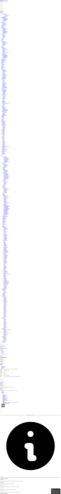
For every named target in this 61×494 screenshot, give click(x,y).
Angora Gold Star (4, 20)
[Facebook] (3, 391)
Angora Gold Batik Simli (5, 18)
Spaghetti (5, 231)
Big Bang (2, 27)
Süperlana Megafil (4, 56)
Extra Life (3, 38)
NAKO (3, 72)
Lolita (3, 80)
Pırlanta (3, 100)
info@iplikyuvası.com (7, 403)
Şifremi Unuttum (5, 348)
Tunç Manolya (5, 287)
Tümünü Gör (5, 162)
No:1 (4, 264)
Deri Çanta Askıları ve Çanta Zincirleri (5, 146)
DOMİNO (4, 126)
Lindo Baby (5, 279)
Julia (3, 79)
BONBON (4, 77)
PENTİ (3, 133)
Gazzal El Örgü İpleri (4, 89)
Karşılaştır (3, 382)
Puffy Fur (4, 50)
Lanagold (4, 44)
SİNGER (5, 314)
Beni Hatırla (2, 348)
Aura (2, 21)
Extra (3, 185)
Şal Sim (3, 219)
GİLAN (3, 104)
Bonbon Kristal (5, 239)
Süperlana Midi (5, 214)
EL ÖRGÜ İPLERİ (3, 69)
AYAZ (3, 88)
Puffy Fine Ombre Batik (5, 49)
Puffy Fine (5, 196)
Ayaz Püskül (4, 76)
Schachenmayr (4, 85)
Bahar (2, 26)
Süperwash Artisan (3, 59)
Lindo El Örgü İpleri (4, 101)
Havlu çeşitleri (3, 151)
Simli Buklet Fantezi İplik (5, 109)
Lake (3, 97)
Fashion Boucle (3, 39)
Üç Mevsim (3, 46)
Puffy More (5, 199)
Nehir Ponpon (5, 280)
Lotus (2, 45)
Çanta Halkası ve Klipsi (4, 147)
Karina (4, 241)
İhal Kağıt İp (4, 92)
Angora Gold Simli (6, 159)
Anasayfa (2, 350)
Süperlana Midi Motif (5, 57)
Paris (4, 230)
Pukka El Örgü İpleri (4, 107)
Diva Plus (4, 36)
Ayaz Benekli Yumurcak (5, 74)
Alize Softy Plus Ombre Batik (6, 52)
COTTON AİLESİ (3, 30)
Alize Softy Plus (4, 53)
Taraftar (5, 266)
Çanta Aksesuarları (5, 397)
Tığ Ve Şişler (4, 396)
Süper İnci (5, 232)
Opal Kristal (5, 285)
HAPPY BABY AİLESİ (4, 41)
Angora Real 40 (5, 160)
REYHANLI (3, 119)
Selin (3, 81)
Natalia (3, 99)
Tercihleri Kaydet (5, 493)
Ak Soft (3, 95)
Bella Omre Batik (3, 25)
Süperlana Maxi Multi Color (7, 206)
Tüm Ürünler (4, 33)
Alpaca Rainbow (3, 64)
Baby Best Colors (4, 24)
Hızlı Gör (1, 382)
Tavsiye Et (3, 367)
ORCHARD (4, 143)
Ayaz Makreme (5, 236)
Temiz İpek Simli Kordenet (5, 110)
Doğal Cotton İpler (3, 84)
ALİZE (5, 302)
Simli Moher (5, 244)
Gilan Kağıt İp (5, 257)
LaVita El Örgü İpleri (4, 98)
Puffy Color (5, 198)
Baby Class (4, 108)
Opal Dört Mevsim (5, 112)
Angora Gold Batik (6, 158)
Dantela (2, 34)
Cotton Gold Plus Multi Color (7, 177)
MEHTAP (5, 275)
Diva (2, 352)
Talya (3, 83)
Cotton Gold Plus (6, 176)
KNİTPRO (5, 327)
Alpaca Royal (4, 221)
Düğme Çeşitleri (3, 122)
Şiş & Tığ (2, 137)
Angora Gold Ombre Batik (5, 19)
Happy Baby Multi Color (6, 189)
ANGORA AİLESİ (3, 17)
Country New (4, 223)
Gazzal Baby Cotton (6, 255)
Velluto (3, 225)
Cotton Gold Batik (5, 31)
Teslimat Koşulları (4, 398)
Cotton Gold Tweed (6, 178)
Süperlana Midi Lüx (6, 207)
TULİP (3, 139)
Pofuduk (5, 265)
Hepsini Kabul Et (2, 493)
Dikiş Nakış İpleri (4, 395)
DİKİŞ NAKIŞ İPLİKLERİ (4, 115)
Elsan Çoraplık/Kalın (5, 86)
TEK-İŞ (3, 130)
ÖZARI (2, 120)
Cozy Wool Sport (6, 262)
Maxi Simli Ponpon (5, 224)
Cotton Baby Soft (6, 173)
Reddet (39, 477)
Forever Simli (4, 187)
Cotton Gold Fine (4, 32)
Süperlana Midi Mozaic (6, 208)
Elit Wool (4, 96)
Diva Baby (4, 35)
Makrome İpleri (3, 102)
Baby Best (4, 23)
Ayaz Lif (4, 75)
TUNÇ (3, 113)
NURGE (4, 129)
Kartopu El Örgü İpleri (4, 94)
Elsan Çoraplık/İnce (5, 87)
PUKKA (4, 105)
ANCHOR (3, 116)
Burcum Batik (4, 28)
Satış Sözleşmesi (4, 399)
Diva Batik (4, 37)
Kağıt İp (3, 93)
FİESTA (4, 152)
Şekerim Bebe (3, 61)
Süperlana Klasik (5, 212)
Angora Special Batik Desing (7, 161)
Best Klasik (4, 168)
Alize (2, 351)
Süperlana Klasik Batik (5, 55)
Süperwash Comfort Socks (5, 216)
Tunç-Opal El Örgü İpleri (4, 111)
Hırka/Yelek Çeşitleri (4, 124)
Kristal (4, 270)
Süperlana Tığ (5, 210)
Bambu (2, 65)
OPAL (4, 284)
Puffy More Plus (5, 200)
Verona (3, 215)
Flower (3, 186)
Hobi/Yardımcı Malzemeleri (4, 125)
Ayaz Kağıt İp (4, 91)
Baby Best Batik (5, 165)
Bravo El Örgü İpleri (4, 78)
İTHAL (3, 106)
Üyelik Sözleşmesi (5, 400)
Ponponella (3, 47)
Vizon (4, 233)
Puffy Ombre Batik (5, 48)
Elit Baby (4, 70)
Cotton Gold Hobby (6, 175)
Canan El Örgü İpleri (4, 82)
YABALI (4, 136)
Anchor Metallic (4, 289)
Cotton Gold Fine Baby (6, 174)
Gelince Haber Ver (2, 363)
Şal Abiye (2, 63)
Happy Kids (4, 43)
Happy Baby (4, 42)
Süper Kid (4, 220)
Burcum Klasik (4, 29)
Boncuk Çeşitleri (3, 121)
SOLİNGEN (5, 304)
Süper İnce (3, 60)
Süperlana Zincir (5, 211)
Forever (2, 40)
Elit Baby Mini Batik (5, 71)
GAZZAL (5, 248)
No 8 (3, 117)
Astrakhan (3, 22)
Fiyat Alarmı (1, 364)
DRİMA (2, 118)
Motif (3, 194)
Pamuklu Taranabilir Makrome (6, 103)
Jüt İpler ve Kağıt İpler (4, 90)
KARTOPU (4, 123)
